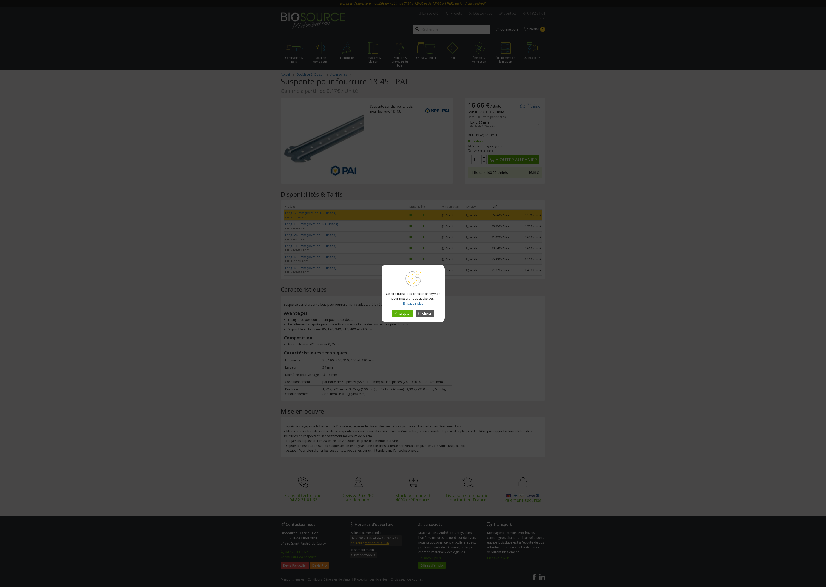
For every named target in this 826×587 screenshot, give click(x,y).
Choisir (426, 313)
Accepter (404, 313)
